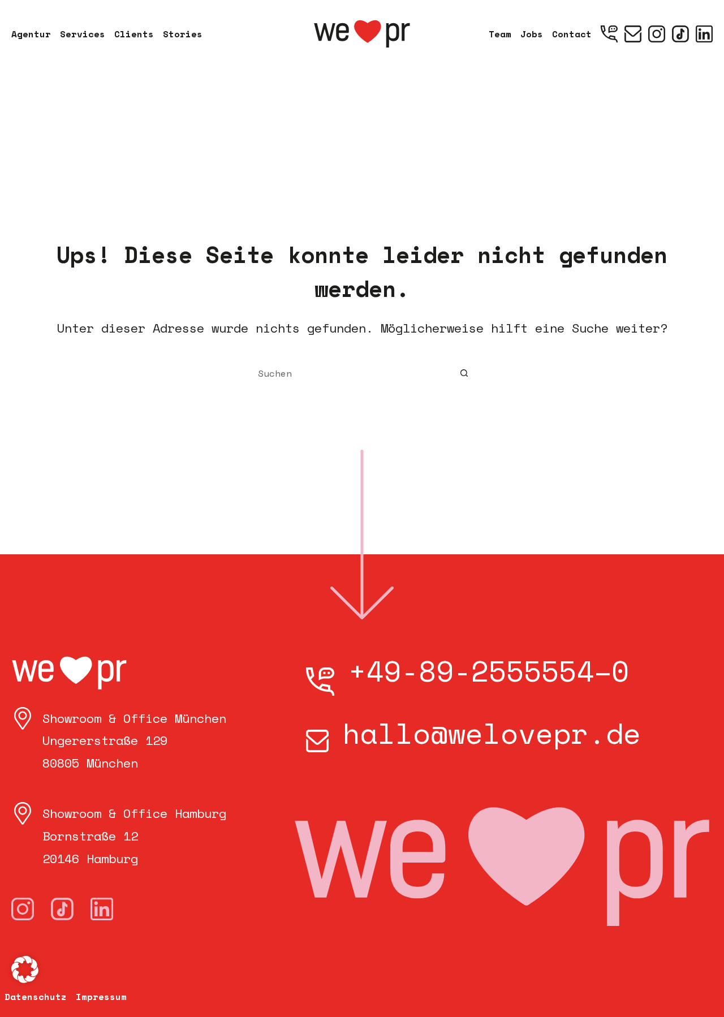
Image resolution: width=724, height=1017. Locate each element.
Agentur (31, 34)
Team (500, 34)
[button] (25, 969)
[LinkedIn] (704, 33)
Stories (182, 34)
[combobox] (351, 373)
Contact (572, 34)
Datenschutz (36, 997)
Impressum (101, 997)
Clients (134, 34)
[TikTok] (680, 33)
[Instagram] (656, 33)
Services (82, 34)
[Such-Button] (464, 373)
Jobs (531, 34)
